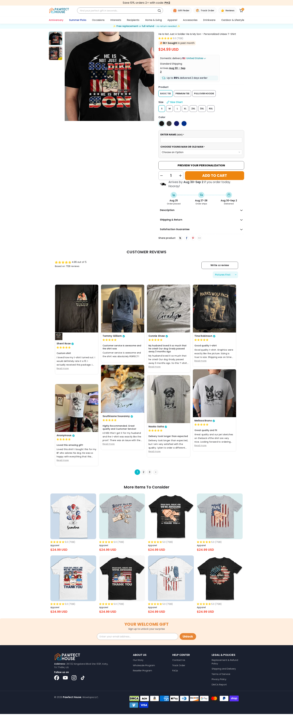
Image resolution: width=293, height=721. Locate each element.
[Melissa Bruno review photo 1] (214, 393)
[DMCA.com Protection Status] (134, 698)
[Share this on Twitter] (180, 238)
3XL (202, 108)
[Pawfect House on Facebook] (56, 677)
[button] (165, 38)
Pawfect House (72, 697)
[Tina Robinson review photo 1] (214, 308)
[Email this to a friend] (199, 238)
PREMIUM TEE (182, 93)
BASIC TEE (165, 93)
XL (185, 108)
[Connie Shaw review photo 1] (168, 308)
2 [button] (143, 472)
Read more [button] (63, 368)
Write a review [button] (219, 265)
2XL (193, 108)
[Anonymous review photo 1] (76, 408)
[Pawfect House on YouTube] (65, 677)
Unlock (188, 636)
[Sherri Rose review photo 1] (76, 308)
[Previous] (67, 77)
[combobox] (117, 10)
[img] (64, 347)
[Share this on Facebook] (186, 238)
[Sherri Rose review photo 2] (58, 336)
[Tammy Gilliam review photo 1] (122, 308)
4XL (211, 108)
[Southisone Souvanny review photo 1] (122, 389)
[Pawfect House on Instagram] (74, 677)
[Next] (151, 77)
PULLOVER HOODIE (204, 93)
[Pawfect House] (59, 10)
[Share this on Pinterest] (193, 238)
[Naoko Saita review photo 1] (168, 399)
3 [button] (149, 472)
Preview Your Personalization (201, 165)
